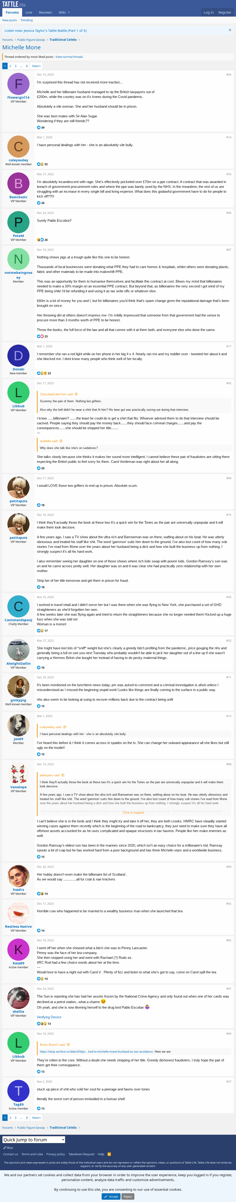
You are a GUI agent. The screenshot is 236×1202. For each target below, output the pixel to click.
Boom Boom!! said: (53, 1044)
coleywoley (18, 160)
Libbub (18, 406)
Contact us (10, 1154)
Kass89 (18, 963)
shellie (18, 1011)
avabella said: (49, 441)
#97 (228, 989)
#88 (228, 764)
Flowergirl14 (18, 97)
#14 (228, 137)
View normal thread (69, 57)
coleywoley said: (51, 727)
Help (101, 1154)
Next (35, 66)
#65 (228, 383)
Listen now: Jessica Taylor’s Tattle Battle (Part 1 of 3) (46, 30)
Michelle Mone (21, 47)
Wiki (62, 12)
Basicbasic (18, 197)
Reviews (45, 12)
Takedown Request (81, 1154)
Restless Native (18, 926)
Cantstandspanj (18, 619)
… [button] (21, 66)
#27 (228, 1082)
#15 (228, 716)
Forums (12, 12)
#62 (228, 904)
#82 (228, 940)
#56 (228, 75)
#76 (228, 515)
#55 (228, 641)
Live (29, 12)
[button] (69, 12)
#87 (228, 250)
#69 (228, 1034)
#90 (228, 867)
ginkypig (18, 700)
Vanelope (18, 787)
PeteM (18, 235)
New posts (9, 20)
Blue (9, 1148)
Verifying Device (49, 1017)
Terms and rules (32, 1154)
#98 (228, 213)
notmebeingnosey (18, 275)
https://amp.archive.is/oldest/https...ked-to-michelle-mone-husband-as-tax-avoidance (96, 1051)
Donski (18, 369)
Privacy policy (55, 1154)
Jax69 (18, 738)
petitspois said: (50, 775)
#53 (228, 174)
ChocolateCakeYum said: (57, 394)
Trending (27, 20)
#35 (228, 597)
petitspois (18, 501)
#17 (228, 346)
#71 (228, 677)
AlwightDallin (18, 663)
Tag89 (18, 1104)
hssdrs (18, 889)
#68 (228, 478)
